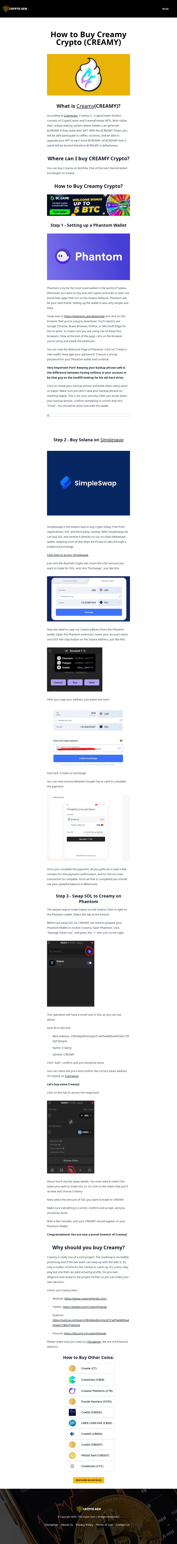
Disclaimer (94, 1342)
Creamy (85, 106)
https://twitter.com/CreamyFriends (85, 1307)
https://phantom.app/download (84, 316)
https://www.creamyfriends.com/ (85, 1298)
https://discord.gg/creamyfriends (85, 1333)
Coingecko (71, 115)
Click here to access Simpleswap (67, 555)
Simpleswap (112, 440)
